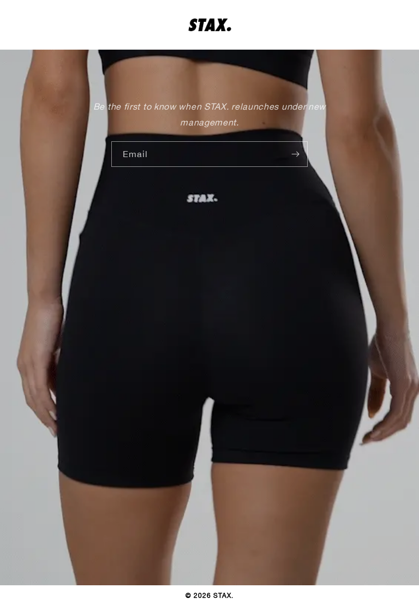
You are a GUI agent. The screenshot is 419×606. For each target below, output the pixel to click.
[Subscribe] (295, 154)
